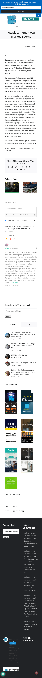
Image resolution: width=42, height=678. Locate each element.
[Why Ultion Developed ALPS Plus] (7, 363)
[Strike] (14, 215)
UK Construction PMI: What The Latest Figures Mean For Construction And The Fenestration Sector (30, 609)
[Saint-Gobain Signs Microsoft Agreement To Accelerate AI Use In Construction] (7, 334)
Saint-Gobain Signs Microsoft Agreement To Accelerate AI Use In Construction (24, 334)
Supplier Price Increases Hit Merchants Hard (30, 588)
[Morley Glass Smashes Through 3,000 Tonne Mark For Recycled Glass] (7, 346)
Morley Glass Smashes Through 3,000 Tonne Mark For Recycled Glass (23, 345)
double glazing (25, 148)
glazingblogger (15, 670)
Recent (13, 324)
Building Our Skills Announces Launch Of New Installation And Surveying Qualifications (23, 372)
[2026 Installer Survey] (7, 355)
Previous (27, 46)
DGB (8, 148)
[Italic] (9, 215)
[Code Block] (23, 215)
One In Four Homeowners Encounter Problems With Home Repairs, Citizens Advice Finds (31, 564)
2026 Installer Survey (19, 355)
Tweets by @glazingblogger (15, 511)
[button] (6, 187)
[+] (30, 214)
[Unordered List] (18, 215)
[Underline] (11, 215)
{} (28, 214)
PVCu (32, 148)
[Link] (25, 215)
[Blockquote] (21, 215)
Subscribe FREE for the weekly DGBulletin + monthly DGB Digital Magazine (21, 3)
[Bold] (7, 215)
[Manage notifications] (36, 673)
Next (34, 46)
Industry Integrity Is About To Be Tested (30, 626)
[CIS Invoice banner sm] (30, 18)
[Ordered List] (16, 215)
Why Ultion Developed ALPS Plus (23, 363)
